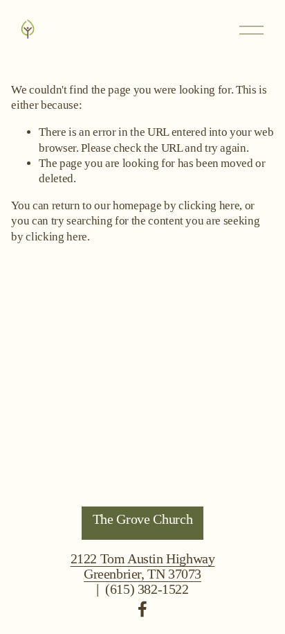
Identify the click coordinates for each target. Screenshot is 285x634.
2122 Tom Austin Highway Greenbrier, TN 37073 (143, 566)
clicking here (209, 205)
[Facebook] (142, 609)
